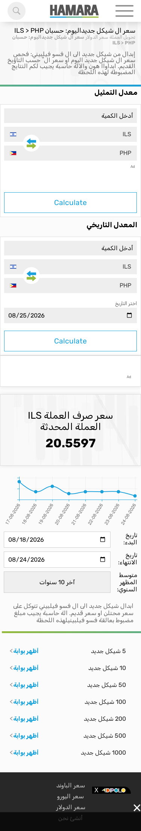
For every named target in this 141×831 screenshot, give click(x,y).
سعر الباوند (70, 785)
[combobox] (70, 134)
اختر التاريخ (126, 303)
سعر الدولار (96, 37)
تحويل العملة (122, 37)
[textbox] (70, 134)
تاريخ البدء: (130, 539)
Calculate (70, 202)
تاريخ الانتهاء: (127, 558)
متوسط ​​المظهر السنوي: (127, 582)
